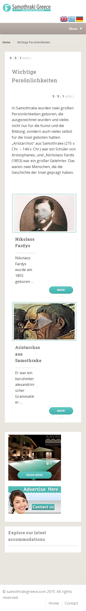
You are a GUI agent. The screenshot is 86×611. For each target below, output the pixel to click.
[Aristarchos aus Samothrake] (44, 321)
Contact (71, 603)
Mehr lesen (61, 291)
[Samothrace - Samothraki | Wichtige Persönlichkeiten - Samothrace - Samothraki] (43, 7)
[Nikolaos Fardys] (44, 213)
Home (6, 42)
